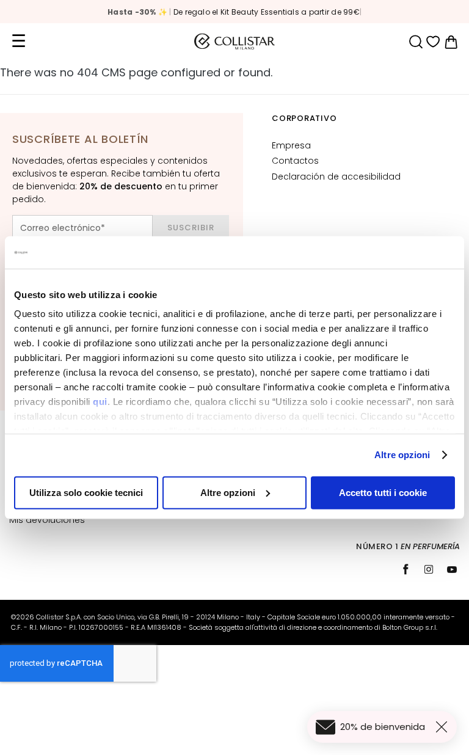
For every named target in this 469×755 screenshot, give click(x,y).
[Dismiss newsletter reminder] (444, 727)
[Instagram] (429, 569)
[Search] (415, 42)
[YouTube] (452, 569)
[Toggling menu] (18, 41)
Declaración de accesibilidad (336, 176)
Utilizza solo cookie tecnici (86, 492)
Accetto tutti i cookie (383, 492)
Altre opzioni (402, 455)
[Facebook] (405, 569)
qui (100, 401)
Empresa (291, 145)
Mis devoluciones (47, 520)
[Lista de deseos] (433, 42)
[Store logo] (234, 41)
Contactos (295, 161)
